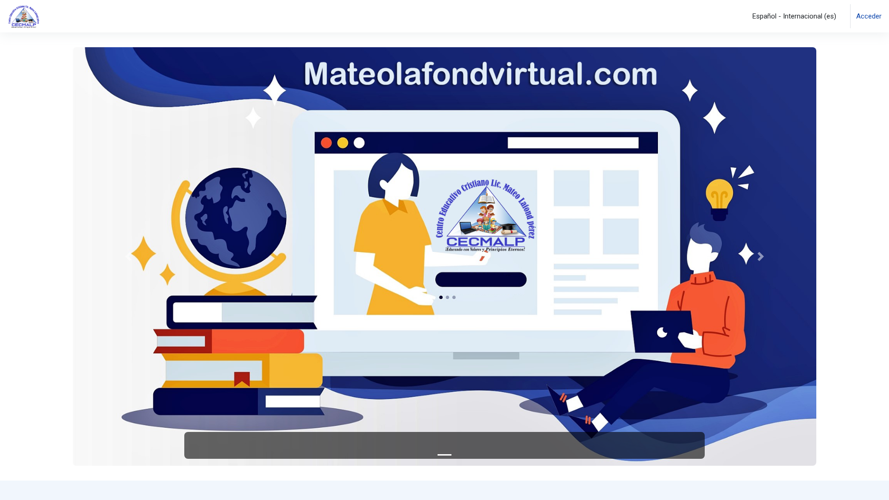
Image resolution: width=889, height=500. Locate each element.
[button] (792, 16)
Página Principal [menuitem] (83, 16)
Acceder (869, 16)
